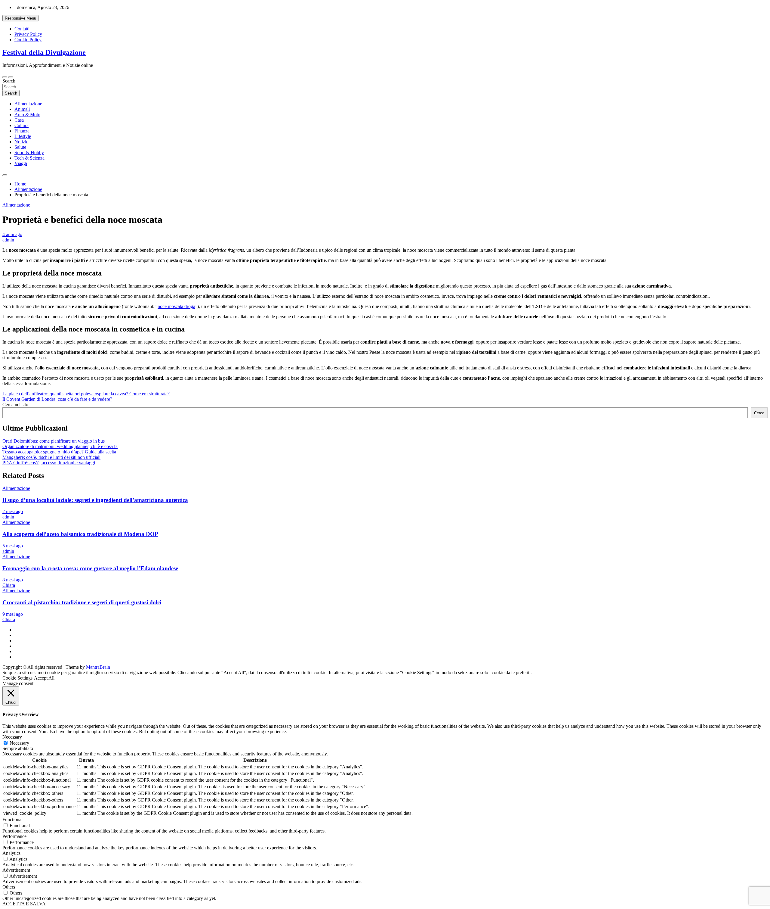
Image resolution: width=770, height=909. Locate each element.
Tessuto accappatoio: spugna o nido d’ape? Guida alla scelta (59, 451)
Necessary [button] (12, 736)
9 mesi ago (12, 614)
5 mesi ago (12, 545)
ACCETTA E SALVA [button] (24, 903)
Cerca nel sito (15, 404)
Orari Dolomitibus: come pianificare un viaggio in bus (53, 441)
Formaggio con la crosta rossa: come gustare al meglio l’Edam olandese (90, 568)
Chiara (8, 585)
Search (8, 80)
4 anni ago (12, 234)
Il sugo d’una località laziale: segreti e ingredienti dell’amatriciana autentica (95, 500)
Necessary (19, 743)
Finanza (21, 130)
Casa (19, 120)
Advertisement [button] (16, 870)
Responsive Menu (20, 18)
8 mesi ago (12, 579)
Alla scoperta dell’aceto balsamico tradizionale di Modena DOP (80, 534)
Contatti (21, 28)
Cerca (759, 413)
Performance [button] (14, 836)
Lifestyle (22, 136)
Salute (20, 147)
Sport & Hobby (29, 152)
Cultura (21, 125)
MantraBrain (98, 667)
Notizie (21, 141)
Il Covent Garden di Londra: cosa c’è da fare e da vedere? (57, 399)
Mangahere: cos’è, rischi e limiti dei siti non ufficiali (51, 457)
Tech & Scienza (29, 157)
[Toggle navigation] (4, 77)
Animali (22, 109)
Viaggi (20, 163)
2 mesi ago (12, 511)
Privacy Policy (28, 34)
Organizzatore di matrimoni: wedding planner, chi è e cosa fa (60, 446)
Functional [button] (12, 819)
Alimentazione (28, 103)
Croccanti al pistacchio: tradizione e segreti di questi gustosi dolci (81, 602)
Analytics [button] (11, 853)
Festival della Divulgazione (44, 52)
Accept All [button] (44, 677)
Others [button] (8, 886)
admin (8, 239)
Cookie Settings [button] (17, 677)
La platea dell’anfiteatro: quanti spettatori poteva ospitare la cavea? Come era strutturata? (86, 393)
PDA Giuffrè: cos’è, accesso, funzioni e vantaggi (48, 462)
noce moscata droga (176, 306)
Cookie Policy (28, 39)
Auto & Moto (27, 114)
